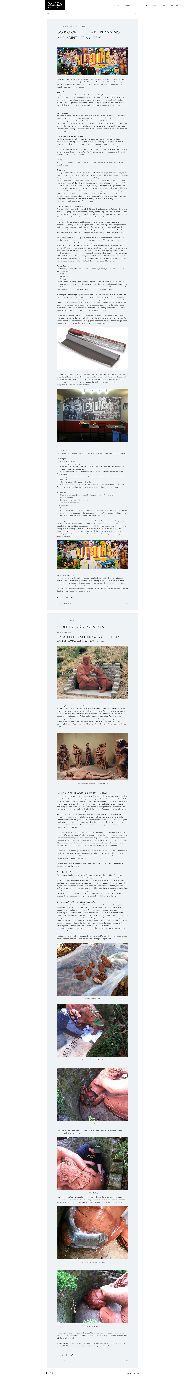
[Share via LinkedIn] (67, 597)
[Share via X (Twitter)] (62, 597)
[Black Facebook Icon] (46, 1373)
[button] (135, 14)
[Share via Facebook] (58, 597)
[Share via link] (72, 597)
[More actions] (127, 26)
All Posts (50, 14)
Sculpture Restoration (80, 626)
